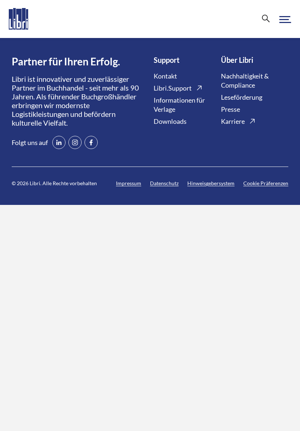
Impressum (128, 183)
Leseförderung (241, 97)
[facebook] (91, 142)
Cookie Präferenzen (265, 183)
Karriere (233, 121)
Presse (230, 109)
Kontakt (165, 76)
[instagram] (75, 142)
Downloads (170, 121)
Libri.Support (173, 88)
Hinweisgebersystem (211, 183)
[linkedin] (58, 142)
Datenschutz (164, 183)
